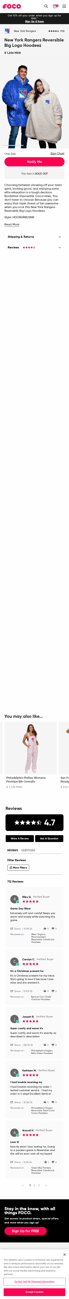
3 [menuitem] (39, 1185)
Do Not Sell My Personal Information (35, 1282)
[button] (17, 928)
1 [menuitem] (30, 1185)
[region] (34, 1274)
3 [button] (56, 145)
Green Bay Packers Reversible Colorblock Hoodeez (42, 1170)
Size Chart (57, 153)
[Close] (65, 1255)
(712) (62, 31)
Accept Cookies (35, 1292)
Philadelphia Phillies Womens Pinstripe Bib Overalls (26, 780)
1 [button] (12, 145)
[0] (55, 6)
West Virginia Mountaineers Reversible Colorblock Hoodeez (42, 938)
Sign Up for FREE (25, 1231)
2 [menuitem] (34, 1185)
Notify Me (34, 162)
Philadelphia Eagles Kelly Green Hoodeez (42, 1052)
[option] (34, 18)
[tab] (20, 838)
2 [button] (34, 145)
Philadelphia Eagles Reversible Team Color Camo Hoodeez (43, 1110)
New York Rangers (25, 31)
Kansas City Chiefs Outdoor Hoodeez (41, 998)
